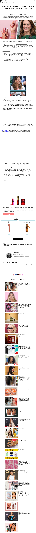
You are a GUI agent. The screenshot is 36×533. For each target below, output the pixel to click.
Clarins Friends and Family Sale (21, 44)
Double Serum (18, 125)
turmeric (25, 163)
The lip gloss (11, 97)
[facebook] (16, 274)
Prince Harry (22, 97)
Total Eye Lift (22, 170)
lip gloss (20, 59)
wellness (12, 2)
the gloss (18, 124)
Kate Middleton (11, 41)
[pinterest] (1, 38)
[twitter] (18, 274)
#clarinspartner (7, 131)
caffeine (5, 174)
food (9, 2)
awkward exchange (13, 99)
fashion (1, 2)
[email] (22, 274)
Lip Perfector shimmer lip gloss (26, 45)
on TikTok (31, 46)
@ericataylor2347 (4, 130)
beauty (5, 2)
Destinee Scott (15, 14)
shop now (8, 214)
